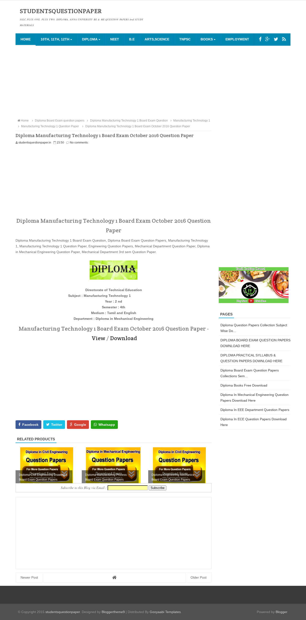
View (98, 338)
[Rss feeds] (284, 39)
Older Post (199, 577)
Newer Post (29, 577)
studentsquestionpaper (62, 612)
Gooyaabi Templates (165, 612)
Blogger (281, 612)
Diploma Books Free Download (243, 385)
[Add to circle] (267, 39)
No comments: (79, 142)
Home (26, 39)
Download (123, 338)
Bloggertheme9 (113, 612)
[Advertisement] (153, 81)
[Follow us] (276, 39)
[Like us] (260, 39)
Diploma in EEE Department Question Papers (254, 410)
